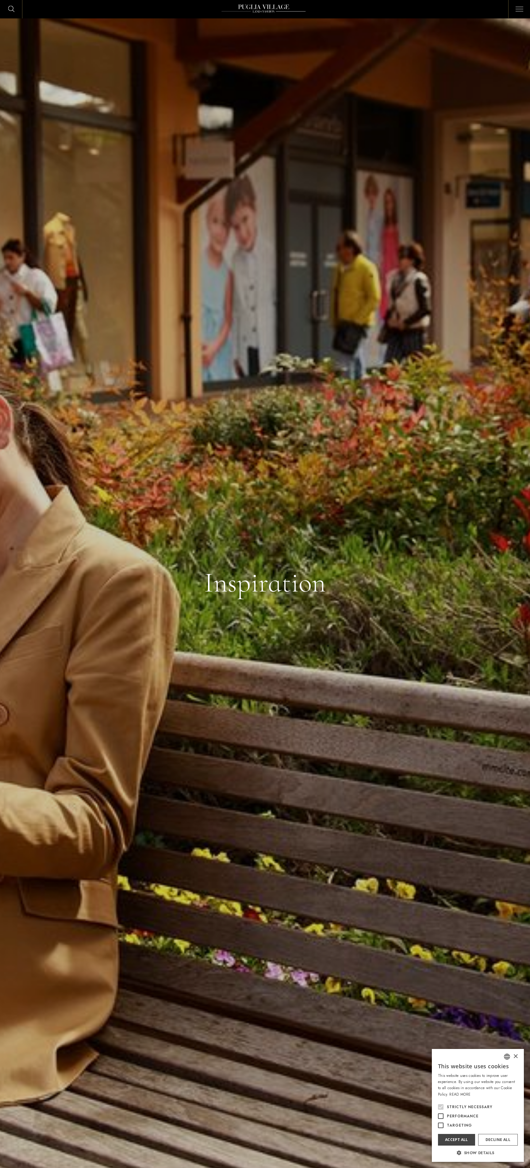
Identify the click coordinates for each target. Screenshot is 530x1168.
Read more (459, 1094)
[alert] (478, 1105)
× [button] (515, 1056)
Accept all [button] (456, 1139)
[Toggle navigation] (517, 8)
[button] (478, 1153)
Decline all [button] (498, 1139)
